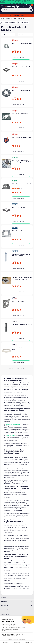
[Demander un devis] (23, 6)
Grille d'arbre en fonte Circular (21, 90)
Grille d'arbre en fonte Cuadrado (22, 43)
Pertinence (25, 34)
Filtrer (4, 34)
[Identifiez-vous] (26, 5)
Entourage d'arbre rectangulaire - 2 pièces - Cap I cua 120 (22, 278)
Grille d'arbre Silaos (18, 231)
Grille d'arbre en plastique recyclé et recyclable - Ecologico (22, 161)
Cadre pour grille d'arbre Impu (21, 137)
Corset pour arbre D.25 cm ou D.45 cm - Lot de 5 (21, 255)
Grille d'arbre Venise (18, 207)
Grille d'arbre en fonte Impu (20, 114)
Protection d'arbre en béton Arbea (20, 348)
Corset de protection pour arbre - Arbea (22, 325)
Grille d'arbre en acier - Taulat (21, 184)
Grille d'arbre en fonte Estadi (21, 67)
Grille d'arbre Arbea (18, 301)
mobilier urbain (22, 566)
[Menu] (2, 6)
